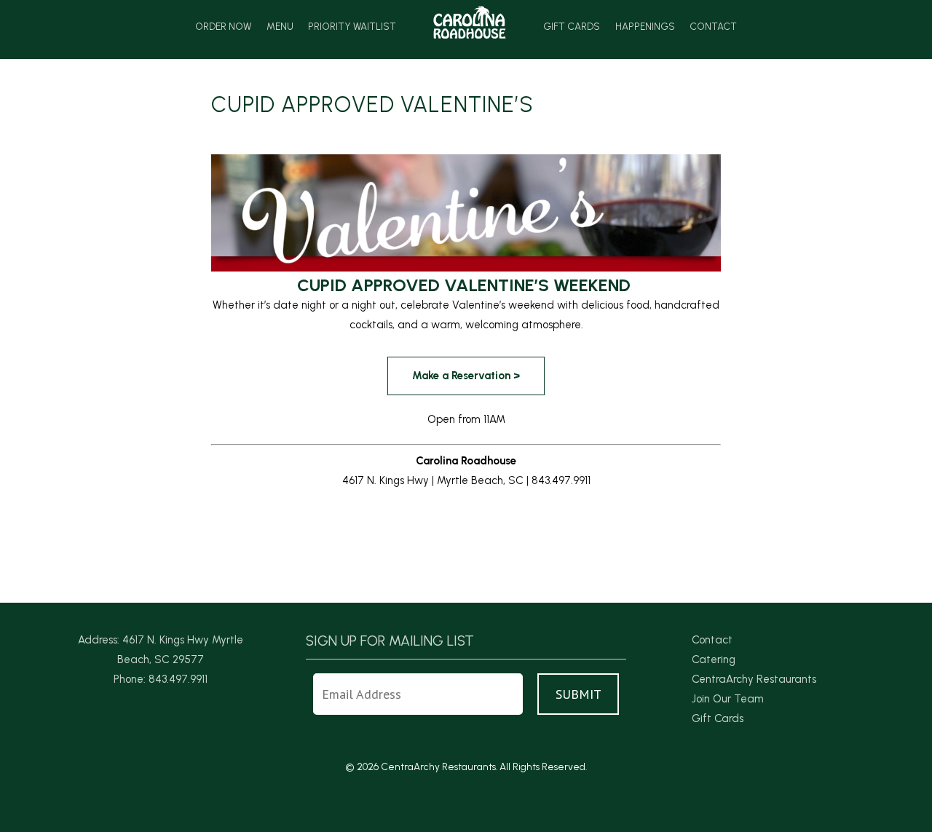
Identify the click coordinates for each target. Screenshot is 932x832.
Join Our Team (728, 698)
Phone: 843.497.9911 (161, 679)
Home (470, 22)
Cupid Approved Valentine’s (372, 104)
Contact (713, 27)
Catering (713, 659)
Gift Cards (571, 27)
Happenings (645, 27)
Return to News (249, 563)
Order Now (223, 27)
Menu (279, 27)
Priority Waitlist (352, 27)
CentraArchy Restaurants (754, 679)
